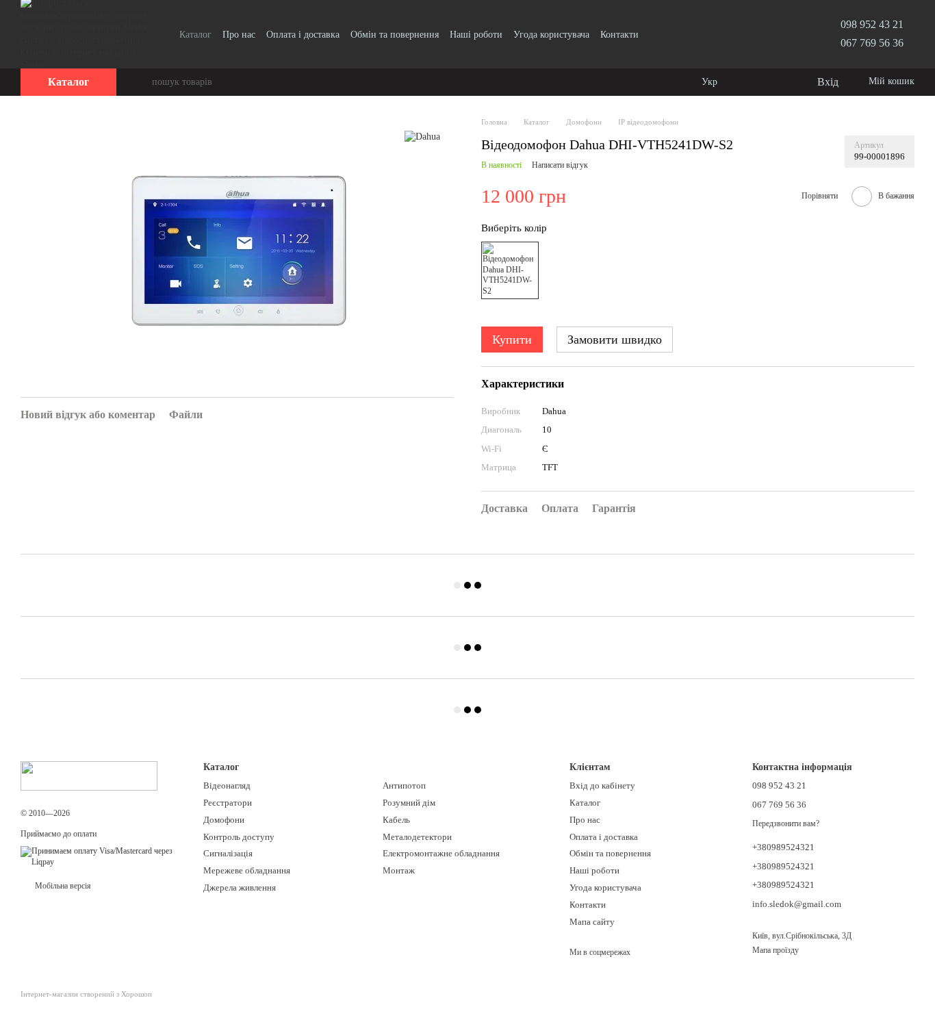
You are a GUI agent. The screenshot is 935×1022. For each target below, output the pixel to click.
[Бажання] (777, 82)
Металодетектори (417, 837)
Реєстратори (227, 802)
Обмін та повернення (394, 34)
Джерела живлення (239, 887)
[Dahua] (422, 136)
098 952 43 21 (872, 24)
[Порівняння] (750, 82)
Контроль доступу (238, 837)
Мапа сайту (592, 922)
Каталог (195, 34)
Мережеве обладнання (246, 870)
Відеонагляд (227, 785)
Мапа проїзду (775, 950)
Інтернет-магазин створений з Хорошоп (86, 994)
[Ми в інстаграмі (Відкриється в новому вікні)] (674, 34)
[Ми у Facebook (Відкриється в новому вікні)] (657, 34)
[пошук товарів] (141, 82)
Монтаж (399, 870)
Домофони (223, 820)
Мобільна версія (62, 886)
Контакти (619, 34)
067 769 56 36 (872, 43)
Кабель (396, 820)
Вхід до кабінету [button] (602, 785)
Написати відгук (560, 165)
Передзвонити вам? (785, 823)
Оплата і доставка (303, 34)
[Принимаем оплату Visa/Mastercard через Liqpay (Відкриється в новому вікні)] (102, 856)
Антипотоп (404, 785)
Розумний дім (409, 802)
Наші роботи (476, 34)
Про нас (238, 34)
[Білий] (510, 270)
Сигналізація (228, 853)
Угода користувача (551, 34)
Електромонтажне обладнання (441, 853)
